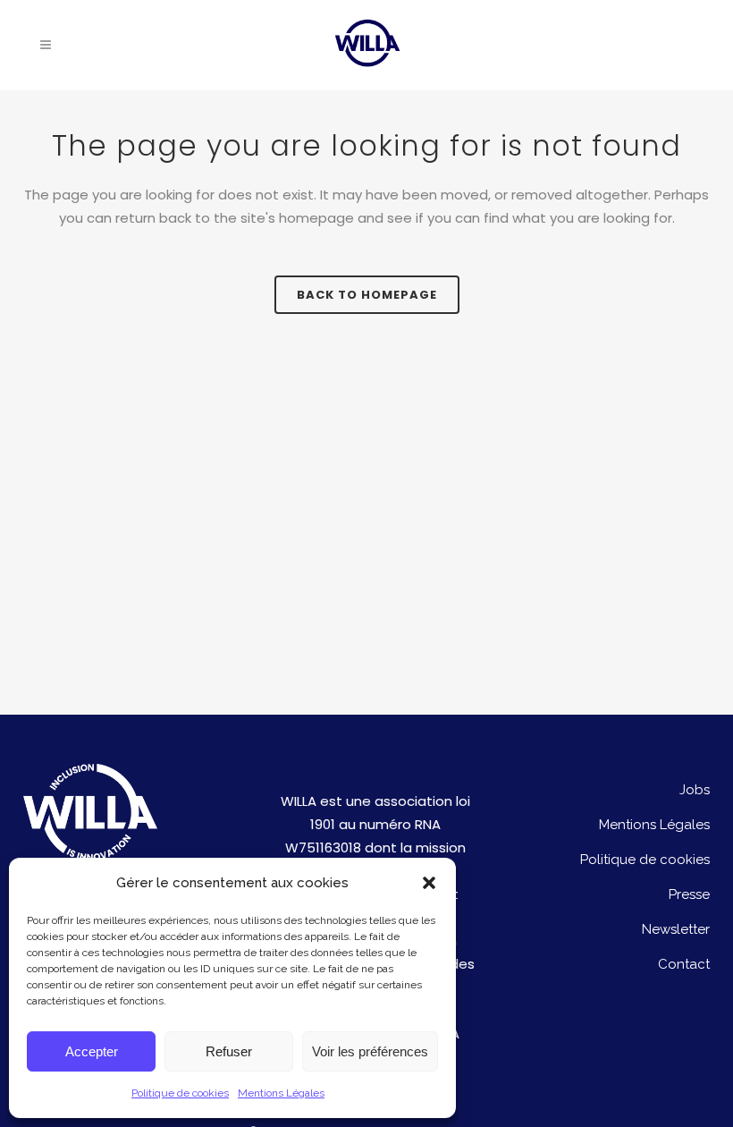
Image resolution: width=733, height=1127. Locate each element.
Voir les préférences (370, 1051)
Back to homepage (367, 294)
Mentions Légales (281, 1093)
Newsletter (676, 929)
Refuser (229, 1051)
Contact (684, 964)
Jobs (694, 790)
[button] (429, 883)
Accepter (91, 1051)
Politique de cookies (180, 1093)
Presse (689, 894)
